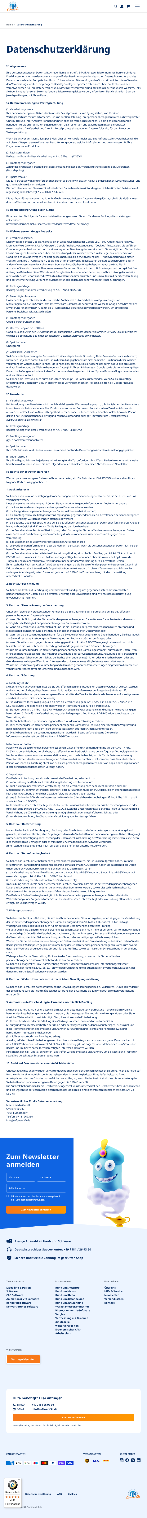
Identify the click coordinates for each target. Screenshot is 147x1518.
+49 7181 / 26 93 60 (77, 1249)
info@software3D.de (18, 1120)
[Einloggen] (122, 6)
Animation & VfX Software (22, 1299)
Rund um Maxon (65, 1291)
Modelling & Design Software (18, 1289)
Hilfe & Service (113, 1291)
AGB (59, 1494)
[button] (128, 6)
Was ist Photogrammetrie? (72, 1306)
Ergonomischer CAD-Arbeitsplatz (68, 1331)
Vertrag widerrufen (23, 1359)
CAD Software (14, 1295)
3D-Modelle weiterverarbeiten (67, 1323)
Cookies (72, 1494)
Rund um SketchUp (67, 1287)
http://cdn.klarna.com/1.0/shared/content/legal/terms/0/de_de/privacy (47, 224)
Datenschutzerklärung (38, 1494)
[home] (13, 6)
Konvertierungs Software (22, 1306)
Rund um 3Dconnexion (69, 1299)
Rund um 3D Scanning (69, 1302)
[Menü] (19, 1480)
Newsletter (111, 1295)
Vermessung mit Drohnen (71, 1318)
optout (29, 375)
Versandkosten (114, 1299)
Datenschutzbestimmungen (30, 1199)
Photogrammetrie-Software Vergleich (72, 1312)
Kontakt (109, 1302)
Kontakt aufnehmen (73, 1417)
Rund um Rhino (65, 1295)
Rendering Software (18, 1302)
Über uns (110, 1287)
